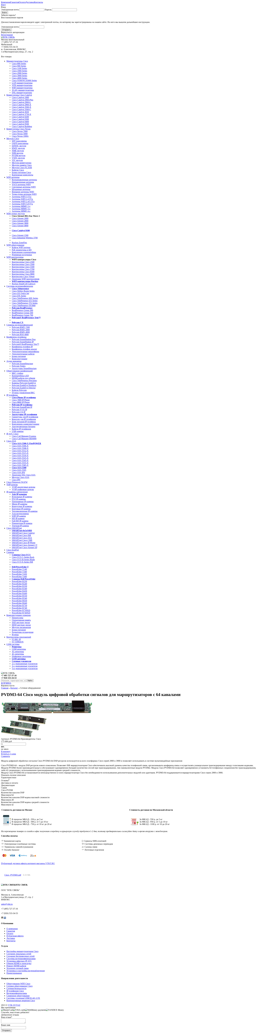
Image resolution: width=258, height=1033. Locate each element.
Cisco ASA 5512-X (20, 451)
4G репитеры (18, 654)
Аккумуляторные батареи (23, 426)
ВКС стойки (17, 373)
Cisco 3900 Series (19, 75)
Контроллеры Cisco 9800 (23, 274)
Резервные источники (22, 255)
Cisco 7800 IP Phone (21, 400)
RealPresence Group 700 (22, 315)
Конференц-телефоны (16, 337)
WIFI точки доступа (15, 213)
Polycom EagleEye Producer (24, 385)
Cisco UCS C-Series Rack (23, 557)
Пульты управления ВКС (23, 392)
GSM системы (12, 644)
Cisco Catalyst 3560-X (21, 107)
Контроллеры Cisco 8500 (23, 271)
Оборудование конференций (19, 371)
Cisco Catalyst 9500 (20, 124)
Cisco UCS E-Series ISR (22, 562)
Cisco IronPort (12, 550)
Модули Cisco (12, 138)
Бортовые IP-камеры (21, 509)
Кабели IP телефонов (21, 429)
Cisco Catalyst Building (22, 126)
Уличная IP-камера (20, 526)
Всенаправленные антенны (24, 180)
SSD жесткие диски (21, 622)
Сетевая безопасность (16, 988)
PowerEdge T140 (19, 569)
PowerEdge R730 (19, 605)
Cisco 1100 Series (19, 68)
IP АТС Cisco (12, 434)
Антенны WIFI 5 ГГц (21, 196)
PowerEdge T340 (19, 572)
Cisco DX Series (19, 296)
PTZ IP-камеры (19, 499)
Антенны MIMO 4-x (21, 211)
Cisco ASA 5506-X (20, 446)
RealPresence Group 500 (22, 313)
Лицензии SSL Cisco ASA (23, 475)
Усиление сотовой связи (17, 968)
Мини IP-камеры (19, 504)
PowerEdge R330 (19, 586)
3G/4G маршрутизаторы (23, 90)
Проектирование (14, 973)
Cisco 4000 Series (19, 78)
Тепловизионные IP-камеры (24, 511)
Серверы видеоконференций (19, 325)
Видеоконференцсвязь (16, 993)
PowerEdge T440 (19, 576)
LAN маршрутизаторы (22, 83)
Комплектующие (19, 359)
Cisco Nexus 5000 (20, 134)
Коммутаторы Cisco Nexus (18, 129)
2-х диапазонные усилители (24, 663)
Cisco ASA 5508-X (20, 448)
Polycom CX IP (18, 412)
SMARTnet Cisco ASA (22, 538)
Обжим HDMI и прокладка (18, 963)
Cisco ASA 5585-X (20, 465)
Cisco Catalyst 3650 (20, 112)
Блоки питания (19, 356)
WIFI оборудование (15, 245)
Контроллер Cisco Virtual (23, 276)
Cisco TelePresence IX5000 (23, 305)
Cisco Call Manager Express (24, 436)
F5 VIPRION (18, 642)
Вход (3, 4)
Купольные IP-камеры (22, 497)
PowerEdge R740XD (21, 613)
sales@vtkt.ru (7, 904)
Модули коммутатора (21, 163)
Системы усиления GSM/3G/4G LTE (23, 998)
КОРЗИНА (6, 683)
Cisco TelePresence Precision (24, 380)
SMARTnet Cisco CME (22, 540)
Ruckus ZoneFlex (19, 242)
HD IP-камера (18, 518)
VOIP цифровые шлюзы (23, 489)
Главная (4, 688)
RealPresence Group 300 (22, 310)
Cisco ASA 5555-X (20, 463)
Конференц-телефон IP (22, 346)
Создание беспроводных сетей (20, 956)
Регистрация (7, 35)
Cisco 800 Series (19, 63)
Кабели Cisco (18, 170)
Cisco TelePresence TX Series (24, 303)
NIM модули (17, 153)
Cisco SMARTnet (14, 528)
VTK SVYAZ (14, 1005)
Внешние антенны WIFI (23, 192)
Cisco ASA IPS (18, 472)
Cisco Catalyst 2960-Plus (22, 100)
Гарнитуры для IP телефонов (25, 417)
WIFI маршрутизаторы (22, 88)
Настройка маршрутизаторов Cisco (22, 951)
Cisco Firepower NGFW (17, 482)
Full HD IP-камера (20, 521)
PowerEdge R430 (19, 591)
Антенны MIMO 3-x (21, 209)
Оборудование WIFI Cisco (18, 983)
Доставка (30, 2)
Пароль (48, 9)
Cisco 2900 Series (19, 73)
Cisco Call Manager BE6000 (24, 438)
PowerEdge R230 (19, 581)
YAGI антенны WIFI (21, 184)
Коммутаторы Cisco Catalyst (19, 95)
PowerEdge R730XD (21, 610)
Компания (5, 2)
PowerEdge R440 (19, 593)
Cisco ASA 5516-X (20, 455)
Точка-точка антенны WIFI (24, 194)
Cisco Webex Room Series (23, 291)
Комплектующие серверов (18, 615)
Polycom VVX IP (19, 409)
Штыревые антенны (21, 189)
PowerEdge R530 (19, 596)
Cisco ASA (11, 441)
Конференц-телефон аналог (24, 349)
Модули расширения (21, 627)
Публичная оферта (15, 936)
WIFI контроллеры (15, 257)
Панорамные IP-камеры (23, 501)
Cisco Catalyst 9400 (20, 121)
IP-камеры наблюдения (17, 492)
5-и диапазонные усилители (25, 668)
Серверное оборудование (18, 996)
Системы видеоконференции (19, 286)
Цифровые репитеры (21, 656)
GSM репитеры (19, 649)
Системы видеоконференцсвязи (21, 958)
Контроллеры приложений (18, 637)
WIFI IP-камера (19, 516)
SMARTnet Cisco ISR (21, 535)
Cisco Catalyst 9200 (20, 117)
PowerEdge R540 (19, 598)
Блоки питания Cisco (21, 172)
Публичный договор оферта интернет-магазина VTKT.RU (28, 863)
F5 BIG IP (16, 639)
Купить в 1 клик (8, 754)
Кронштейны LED (20, 376)
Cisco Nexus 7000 (20, 131)
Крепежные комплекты (22, 175)
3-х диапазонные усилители (24, 666)
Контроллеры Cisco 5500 (23, 267)
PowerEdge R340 (19, 588)
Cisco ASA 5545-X (20, 460)
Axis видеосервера (20, 513)
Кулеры (15, 634)
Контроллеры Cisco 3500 (23, 264)
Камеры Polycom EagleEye (24, 383)
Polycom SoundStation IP (23, 342)
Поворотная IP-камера (22, 523)
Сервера (10, 552)
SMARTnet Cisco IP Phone (23, 543)
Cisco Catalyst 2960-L (21, 102)
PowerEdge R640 (19, 603)
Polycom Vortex (19, 366)
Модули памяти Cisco (22, 165)
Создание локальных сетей (18, 954)
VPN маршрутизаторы (22, 85)
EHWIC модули (19, 146)
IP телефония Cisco (15, 991)
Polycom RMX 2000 (21, 330)
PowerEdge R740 (19, 608)
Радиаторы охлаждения (22, 632)
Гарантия (14, 2)
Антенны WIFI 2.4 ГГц (22, 199)
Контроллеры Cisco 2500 (23, 262)
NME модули (18, 150)
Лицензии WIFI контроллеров (25, 279)
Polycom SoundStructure (22, 363)
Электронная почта (10, 9)
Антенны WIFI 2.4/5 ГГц (23, 201)
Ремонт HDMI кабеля (16, 966)
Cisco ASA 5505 (19, 470)
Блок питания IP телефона (24, 422)
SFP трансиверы (19, 141)
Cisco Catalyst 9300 (20, 119)
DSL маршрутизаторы (22, 92)
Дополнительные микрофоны (25, 351)
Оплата (22, 2)
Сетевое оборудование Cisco (19, 986)
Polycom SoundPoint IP (22, 407)
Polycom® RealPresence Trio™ (25, 344)
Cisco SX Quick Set (20, 293)
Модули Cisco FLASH (22, 167)
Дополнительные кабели (23, 354)
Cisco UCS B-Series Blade (23, 559)
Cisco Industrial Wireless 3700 (25, 238)
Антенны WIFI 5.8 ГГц (22, 204)
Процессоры (17, 618)
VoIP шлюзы (12, 484)
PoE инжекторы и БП (22, 250)
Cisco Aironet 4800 (20, 226)
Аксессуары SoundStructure (24, 368)
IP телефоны (12, 395)
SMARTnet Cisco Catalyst (23, 533)
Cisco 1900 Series (19, 71)
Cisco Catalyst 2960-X (21, 105)
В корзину (5, 751)
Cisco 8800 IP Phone (21, 402)
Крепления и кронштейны (24, 252)
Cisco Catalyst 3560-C (21, 109)
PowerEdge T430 (19, 574)
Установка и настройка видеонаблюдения (25, 971)
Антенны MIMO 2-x (21, 206)
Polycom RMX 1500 (21, 327)
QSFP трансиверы (20, 143)
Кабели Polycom (19, 390)
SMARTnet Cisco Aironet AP (24, 547)
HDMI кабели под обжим (23, 378)
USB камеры (18, 431)
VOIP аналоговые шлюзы (23, 487)
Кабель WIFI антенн (21, 247)
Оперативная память (21, 620)
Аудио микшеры (14, 361)
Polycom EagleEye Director (24, 388)
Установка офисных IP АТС (19, 961)
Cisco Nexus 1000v (20, 136)
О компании (12, 928)
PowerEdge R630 (19, 601)
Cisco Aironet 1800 (20, 218)
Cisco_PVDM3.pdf (12, 875)
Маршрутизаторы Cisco (17, 61)
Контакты (38, 2)
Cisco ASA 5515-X (20, 453)
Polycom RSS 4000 (20, 334)
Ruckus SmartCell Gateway (23, 284)
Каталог (14, 688)
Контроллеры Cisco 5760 (23, 269)
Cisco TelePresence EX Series (24, 301)
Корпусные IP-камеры (22, 506)
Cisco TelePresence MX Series (25, 298)
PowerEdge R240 (19, 584)
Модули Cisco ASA (20, 477)
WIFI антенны (12, 177)
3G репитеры (18, 651)
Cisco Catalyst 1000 (20, 97)
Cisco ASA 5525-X (20, 458)
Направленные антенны (23, 182)
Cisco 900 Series (19, 66)
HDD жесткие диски (21, 625)
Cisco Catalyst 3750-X (21, 114)
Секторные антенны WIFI (24, 187)
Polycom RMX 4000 (21, 332)
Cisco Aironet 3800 (20, 223)
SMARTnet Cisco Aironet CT (24, 545)
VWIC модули (18, 158)
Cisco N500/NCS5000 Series (24, 80)
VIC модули (17, 160)
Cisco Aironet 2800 (20, 221)
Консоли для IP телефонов (24, 419)
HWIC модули (18, 148)
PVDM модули (18, 155)
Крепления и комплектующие (25, 424)
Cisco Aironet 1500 (20, 235)
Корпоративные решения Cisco (20, 1000)
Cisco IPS (16, 480)
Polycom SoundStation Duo (24, 339)
